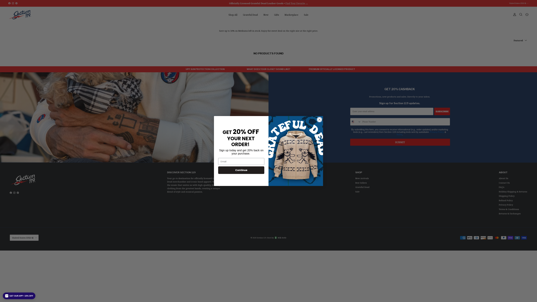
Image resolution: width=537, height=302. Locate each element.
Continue (241, 170)
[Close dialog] (319, 119)
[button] (19, 295)
